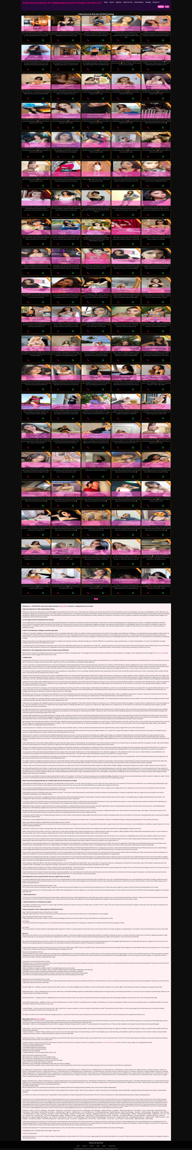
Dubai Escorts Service (109, 1042)
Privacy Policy (112, 1145)
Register (161, 6)
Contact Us (156, 2)
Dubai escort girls (161, 653)
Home (106, 2)
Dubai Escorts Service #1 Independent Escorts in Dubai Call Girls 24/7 (62, 2)
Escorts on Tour (128, 2)
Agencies (118, 2)
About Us (85, 1145)
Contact (104, 1145)
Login (167, 6)
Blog (98, 1145)
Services (92, 1145)
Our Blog (148, 2)
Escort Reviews (138, 2)
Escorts (112, 2)
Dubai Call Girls (63, 606)
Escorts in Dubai (40, 1019)
